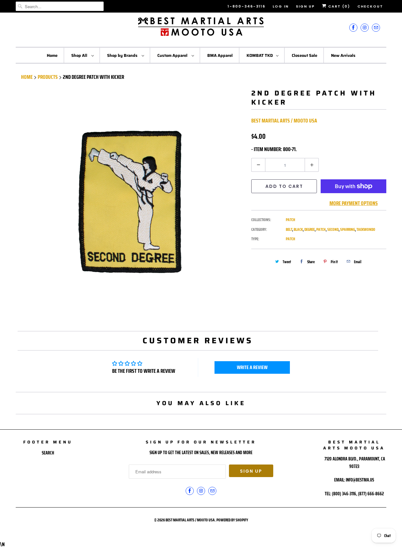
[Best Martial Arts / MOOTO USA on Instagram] (365, 27)
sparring (347, 229)
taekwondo (365, 229)
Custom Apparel (172, 55)
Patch (290, 219)
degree (309, 229)
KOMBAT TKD (260, 55)
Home (52, 55)
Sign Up (305, 6)
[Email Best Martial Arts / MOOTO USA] (376, 27)
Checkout (370, 6)
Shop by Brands (123, 55)
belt (289, 229)
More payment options (353, 203)
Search (48, 452)
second (333, 229)
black (298, 229)
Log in (281, 6)
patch (321, 229)
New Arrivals (343, 55)
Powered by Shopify (232, 520)
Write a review (252, 367)
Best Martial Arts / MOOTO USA (284, 121)
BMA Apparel (220, 55)
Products (48, 77)
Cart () (338, 6)
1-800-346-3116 (246, 6)
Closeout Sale (304, 55)
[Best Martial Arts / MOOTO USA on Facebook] (353, 27)
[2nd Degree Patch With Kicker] (130, 203)
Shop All (79, 55)
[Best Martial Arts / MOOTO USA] (201, 29)
